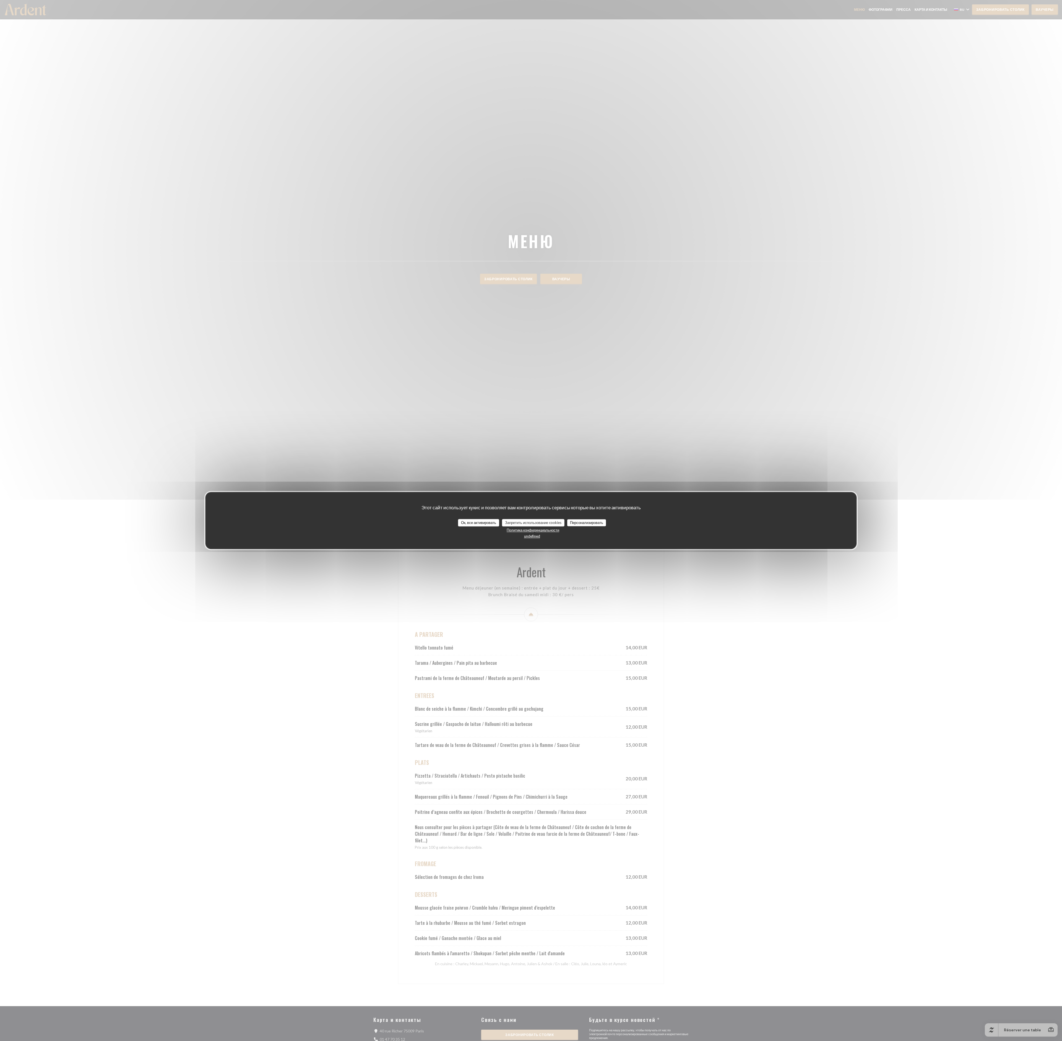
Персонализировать (586, 522)
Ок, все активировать (478, 522)
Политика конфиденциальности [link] (533, 530)
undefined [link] (532, 536)
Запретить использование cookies (533, 522)
